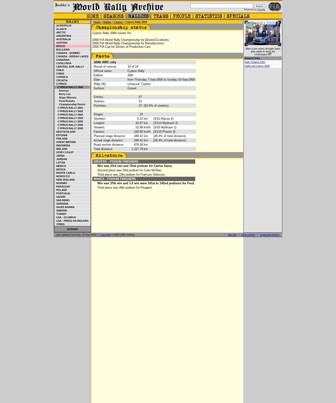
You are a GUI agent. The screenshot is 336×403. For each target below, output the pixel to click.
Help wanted (248, 234)
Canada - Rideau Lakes (71, 56)
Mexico (60, 166)
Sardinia (61, 203)
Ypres (59, 224)
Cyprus (61, 83)
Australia (63, 39)
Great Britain (65, 142)
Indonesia (62, 145)
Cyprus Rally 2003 (69, 114)
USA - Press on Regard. (72, 220)
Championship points (70, 104)
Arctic (60, 32)
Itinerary (62, 90)
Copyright (105, 234)
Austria (61, 42)
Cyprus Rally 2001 (69, 107)
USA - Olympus (65, 217)
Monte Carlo (65, 172)
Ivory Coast (64, 152)
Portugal (63, 193)
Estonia (61, 135)
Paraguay (62, 186)
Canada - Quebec (67, 53)
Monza (60, 169)
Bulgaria (62, 49)
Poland (61, 190)
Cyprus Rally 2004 (69, 118)
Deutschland (65, 131)
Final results (65, 101)
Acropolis (63, 25)
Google (261, 9)
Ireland (61, 149)
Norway (61, 183)
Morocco (62, 176)
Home (97, 22)
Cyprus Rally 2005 (69, 121)
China (59, 73)
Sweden (61, 210)
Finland (61, 138)
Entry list (63, 94)
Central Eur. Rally (69, 66)
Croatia (61, 80)
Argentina (63, 35)
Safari (60, 196)
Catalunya (63, 63)
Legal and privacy (270, 234)
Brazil (60, 46)
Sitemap (72, 229)
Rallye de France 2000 (257, 66)
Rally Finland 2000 (255, 62)
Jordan (61, 159)
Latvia (60, 162)
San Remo (62, 200)
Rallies (72, 22)
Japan (59, 155)
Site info (232, 234)
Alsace (61, 29)
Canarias (62, 59)
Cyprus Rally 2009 (69, 128)
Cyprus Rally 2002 (69, 111)
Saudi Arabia (65, 207)
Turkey (61, 214)
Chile (59, 70)
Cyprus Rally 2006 (69, 125)
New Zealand (65, 179)
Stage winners (65, 97)
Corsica (61, 77)
